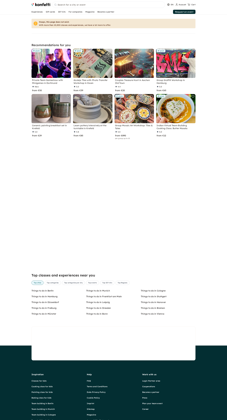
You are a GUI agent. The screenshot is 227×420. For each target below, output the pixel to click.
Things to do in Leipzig (98, 302)
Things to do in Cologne (153, 290)
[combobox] (108, 5)
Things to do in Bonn (97, 313)
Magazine (89, 12)
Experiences (37, 12)
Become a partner (105, 12)
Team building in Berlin (42, 403)
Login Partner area (151, 381)
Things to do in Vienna (152, 313)
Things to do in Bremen (153, 308)
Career (145, 409)
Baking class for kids (41, 398)
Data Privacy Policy (96, 392)
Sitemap (91, 409)
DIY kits (62, 12)
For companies (75, 12)
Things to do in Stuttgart (153, 296)
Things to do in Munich (98, 290)
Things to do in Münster (44, 313)
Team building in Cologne (44, 415)
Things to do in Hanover (153, 302)
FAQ (89, 381)
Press (144, 398)
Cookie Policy (93, 398)
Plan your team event (152, 403)
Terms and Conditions (97, 386)
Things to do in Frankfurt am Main (104, 296)
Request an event (184, 12)
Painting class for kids (42, 392)
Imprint (90, 403)
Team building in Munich (43, 409)
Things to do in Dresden (98, 308)
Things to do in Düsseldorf (45, 302)
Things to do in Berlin (43, 290)
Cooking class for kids (42, 386)
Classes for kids (39, 381)
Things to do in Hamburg (44, 296)
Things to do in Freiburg (44, 308)
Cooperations (148, 386)
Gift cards (50, 12)
